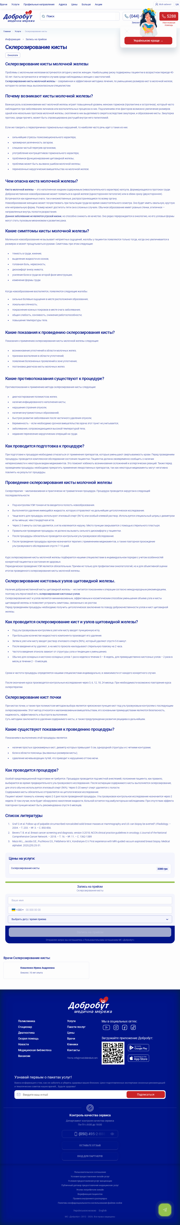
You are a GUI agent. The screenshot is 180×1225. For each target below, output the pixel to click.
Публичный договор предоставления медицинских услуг (89, 1185)
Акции (98, 4)
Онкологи (13, 55)
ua (177, 4)
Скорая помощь (28, 1038)
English (103, 1210)
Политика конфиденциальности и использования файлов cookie (90, 1203)
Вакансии (24, 1056)
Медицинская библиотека (35, 1050)
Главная (7, 31)
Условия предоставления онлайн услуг (90, 1176)
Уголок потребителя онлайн (90, 1189)
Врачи (3, 4)
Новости (23, 1044)
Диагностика (26, 1032)
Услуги (15, 4)
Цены (74, 4)
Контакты (73, 1050)
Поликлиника (26, 1021)
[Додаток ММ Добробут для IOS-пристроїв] (138, 1058)
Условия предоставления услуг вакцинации (90, 1181)
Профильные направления (39, 4)
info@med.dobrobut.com (86, 1058)
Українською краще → (148, 40)
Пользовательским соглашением (101, 940)
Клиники (72, 1044)
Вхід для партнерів (90, 1156)
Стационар (25, 1027)
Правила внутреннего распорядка (90, 1198)
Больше (86, 4)
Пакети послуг (76, 1027)
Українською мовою (84, 1210)
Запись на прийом (90, 932)
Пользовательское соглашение (90, 1172)
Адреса (63, 4)
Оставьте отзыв (90, 1145)
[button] (16, 910)
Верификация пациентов (90, 1194)
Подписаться (145, 1094)
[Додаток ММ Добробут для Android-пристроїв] (138, 1047)
